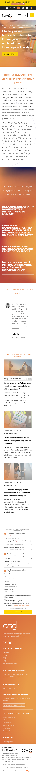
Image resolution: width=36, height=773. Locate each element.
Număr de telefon (9, 589)
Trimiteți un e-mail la (10, 584)
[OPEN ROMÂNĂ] (33, 8)
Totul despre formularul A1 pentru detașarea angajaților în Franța (17, 440)
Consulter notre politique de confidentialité (13, 764)
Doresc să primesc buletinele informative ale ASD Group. (17, 596)
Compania (7, 535)
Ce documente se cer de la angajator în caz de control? (17, 248)
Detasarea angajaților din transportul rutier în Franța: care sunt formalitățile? (17, 492)
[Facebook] (27, 8)
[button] (18, 210)
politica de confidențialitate (22, 605)
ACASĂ (5, 26)
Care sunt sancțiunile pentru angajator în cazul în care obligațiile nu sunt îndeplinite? (17, 230)
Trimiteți (18, 611)
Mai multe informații (17, 4)
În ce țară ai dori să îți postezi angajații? (16, 556)
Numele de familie (10, 579)
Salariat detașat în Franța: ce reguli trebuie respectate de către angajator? (17, 386)
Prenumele (7, 574)
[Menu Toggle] (19, 15)
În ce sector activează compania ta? (15, 547)
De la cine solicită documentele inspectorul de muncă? (15, 210)
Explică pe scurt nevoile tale (12, 561)
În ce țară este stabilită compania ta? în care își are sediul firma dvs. (17, 541)
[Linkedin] (23, 8)
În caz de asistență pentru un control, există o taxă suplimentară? (17, 266)
